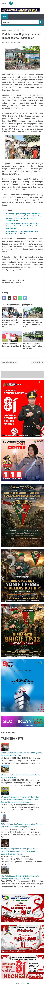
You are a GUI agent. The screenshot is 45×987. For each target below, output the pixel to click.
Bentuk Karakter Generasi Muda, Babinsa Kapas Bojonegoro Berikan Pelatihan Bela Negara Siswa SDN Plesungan (23, 226)
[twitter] (9, 298)
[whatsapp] (20, 298)
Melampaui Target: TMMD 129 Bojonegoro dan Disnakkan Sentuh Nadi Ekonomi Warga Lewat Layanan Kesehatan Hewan (19, 897)
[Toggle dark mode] (11, 3)
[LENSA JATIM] (20, 10)
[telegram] (25, 298)
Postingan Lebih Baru (9, 362)
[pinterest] (15, 298)
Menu (4, 3)
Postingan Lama (37, 362)
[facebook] (4, 298)
